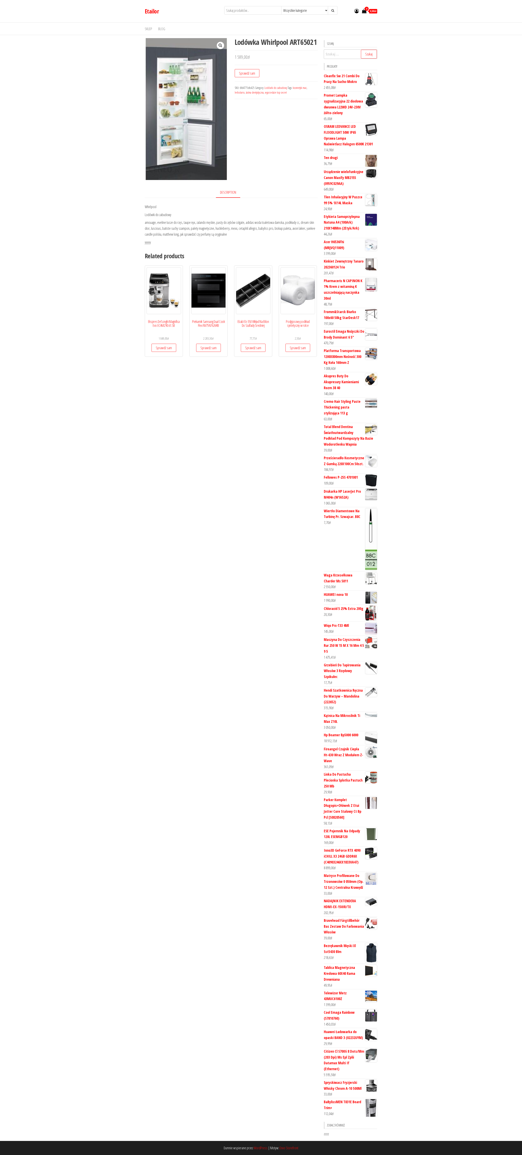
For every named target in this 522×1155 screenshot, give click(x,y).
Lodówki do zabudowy (275, 88)
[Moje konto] (356, 11)
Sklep (148, 28)
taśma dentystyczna (255, 92)
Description (228, 192)
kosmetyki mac (300, 88)
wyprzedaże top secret (276, 92)
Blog (161, 28)
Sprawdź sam (247, 73)
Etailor (152, 11)
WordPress (261, 1147)
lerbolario (240, 92)
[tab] (231, 192)
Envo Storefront (289, 1147)
